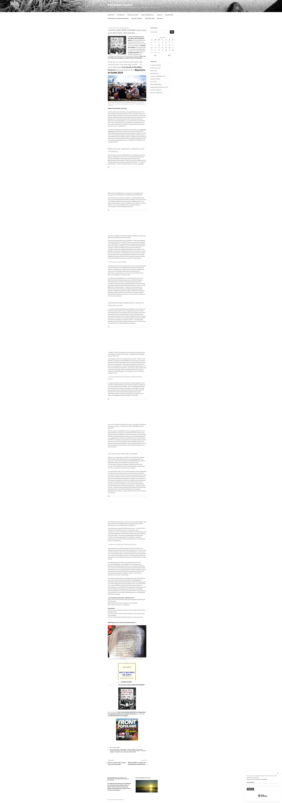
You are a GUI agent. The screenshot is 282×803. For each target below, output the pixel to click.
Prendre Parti (120, 5)
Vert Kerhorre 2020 (155, 90)
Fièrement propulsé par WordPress (115, 799)
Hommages (160, 18)
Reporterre (132, 752)
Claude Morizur (124, 28)
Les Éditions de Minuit (134, 750)
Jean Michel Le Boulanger (127, 749)
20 (169, 47)
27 (169, 50)
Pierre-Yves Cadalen (122, 752)
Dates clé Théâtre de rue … (148, 14)
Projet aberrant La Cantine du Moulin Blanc (118, 18)
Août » (169, 55)
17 (159, 47)
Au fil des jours (120, 14)
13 (169, 45)
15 (151, 47)
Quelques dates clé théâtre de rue (158, 87)
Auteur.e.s (159, 14)
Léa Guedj (124, 750)
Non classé (153, 81)
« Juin (155, 55)
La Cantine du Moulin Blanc (156, 76)
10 (159, 45)
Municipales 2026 (150, 18)
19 (166, 47)
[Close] (279, 773)
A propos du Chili (169, 14)
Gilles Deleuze (114, 749)
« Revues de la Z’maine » (133, 14)
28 (173, 50)
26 (166, 50)
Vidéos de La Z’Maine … (137, 18)
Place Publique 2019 (155, 84)
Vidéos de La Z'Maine (155, 92)
